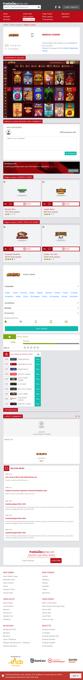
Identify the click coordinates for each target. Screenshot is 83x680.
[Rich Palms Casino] (13, 399)
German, (23, 293)
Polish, (44, 296)
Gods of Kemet (8, 583)
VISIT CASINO (41, 329)
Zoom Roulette (47, 646)
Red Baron (7, 619)
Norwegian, (35, 296)
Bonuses (6, 19)
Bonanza (6, 609)
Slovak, (64, 296)
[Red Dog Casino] (13, 374)
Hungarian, (9, 296)
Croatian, (74, 293)
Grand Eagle (23, 369)
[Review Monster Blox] (22, 191)
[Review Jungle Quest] (61, 191)
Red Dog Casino (24, 374)
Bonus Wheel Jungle (10, 576)
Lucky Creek (23, 394)
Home (5, 25)
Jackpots (65, 17)
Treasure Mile (23, 359)
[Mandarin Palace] (13, 364)
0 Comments (13, 49)
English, (40, 293)
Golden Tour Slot (50, 254)
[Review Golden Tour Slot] (61, 236)
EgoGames (46, 593)
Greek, (32, 293)
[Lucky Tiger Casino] (13, 379)
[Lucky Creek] (13, 394)
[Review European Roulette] (22, 236)
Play (37, 359)
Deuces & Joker (47, 619)
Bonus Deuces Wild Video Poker (53, 606)
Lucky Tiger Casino (22, 379)
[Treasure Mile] (13, 359)
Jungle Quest (49, 209)
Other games (47, 17)
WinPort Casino (24, 404)
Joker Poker (46, 616)
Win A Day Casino (25, 389)
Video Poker (47, 14)
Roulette (6, 17)
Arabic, (7, 293)
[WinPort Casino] (13, 404)
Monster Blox (10, 209)
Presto (5, 586)
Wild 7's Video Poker (49, 603)
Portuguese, (54, 296)
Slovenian (73, 296)
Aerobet (45, 576)
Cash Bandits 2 (8, 606)
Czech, (15, 293)
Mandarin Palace (25, 364)
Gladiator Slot (8, 616)
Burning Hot (7, 613)
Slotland (22, 384)
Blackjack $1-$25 (9, 629)
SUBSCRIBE (56, 561)
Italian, (18, 296)
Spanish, (48, 293)
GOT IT (75, 676)
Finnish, (57, 293)
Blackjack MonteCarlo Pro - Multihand (16, 642)
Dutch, (25, 296)
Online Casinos (29, 19)
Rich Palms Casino (22, 399)
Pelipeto (45, 583)
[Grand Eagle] (13, 369)
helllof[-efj (8, 439)
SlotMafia (45, 586)
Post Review (71, 153)
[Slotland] (13, 384)
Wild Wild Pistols (9, 580)
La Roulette (46, 633)
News (5, 14)
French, (65, 293)
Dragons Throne (9, 589)
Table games (28, 17)
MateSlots (45, 580)
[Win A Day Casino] (13, 389)
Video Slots (27, 14)
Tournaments (47, 19)
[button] (9, 89)
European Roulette (12, 254)
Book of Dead (8, 603)
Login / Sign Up (71, 7)
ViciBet (44, 589)
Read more (73, 171)
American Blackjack (10, 646)
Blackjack (65, 14)
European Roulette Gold (50, 636)
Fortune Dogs (8, 593)
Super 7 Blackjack (9, 639)
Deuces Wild (46, 609)
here (36, 677)
